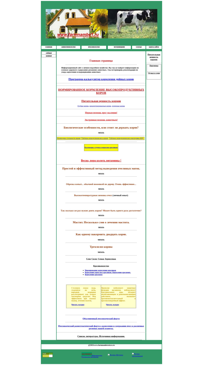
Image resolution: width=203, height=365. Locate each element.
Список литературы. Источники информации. (101, 336)
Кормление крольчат (94, 275)
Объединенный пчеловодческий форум (101, 318)
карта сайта (154, 47)
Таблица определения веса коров (95, 138)
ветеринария (119, 47)
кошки (49, 56)
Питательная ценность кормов (101, 101)
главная (48, 47)
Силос (94, 259)
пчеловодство (94, 47)
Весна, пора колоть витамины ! (101, 160)
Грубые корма (83, 106)
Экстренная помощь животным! (101, 120)
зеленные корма (118, 106)
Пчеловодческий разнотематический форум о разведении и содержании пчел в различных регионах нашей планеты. (101, 327)
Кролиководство (101, 266)
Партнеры (154, 66)
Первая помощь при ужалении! (101, 112)
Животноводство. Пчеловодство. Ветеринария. (92, 356)
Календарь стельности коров (68, 138)
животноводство (68, 47)
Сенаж (101, 259)
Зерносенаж (110, 259)
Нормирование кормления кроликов (100, 270)
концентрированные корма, (101, 106)
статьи (139, 47)
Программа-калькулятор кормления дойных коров (101, 79)
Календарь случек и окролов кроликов (101, 147)
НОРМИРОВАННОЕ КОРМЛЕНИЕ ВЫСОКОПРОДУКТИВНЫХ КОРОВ (101, 91)
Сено (88, 259)
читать (101, 133)
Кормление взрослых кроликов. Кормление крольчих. (108, 272)
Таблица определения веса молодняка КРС (126, 138)
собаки (49, 53)
